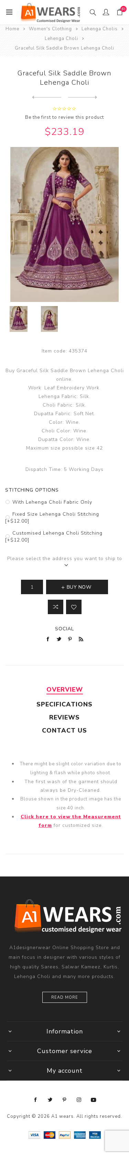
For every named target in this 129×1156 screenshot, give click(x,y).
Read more (64, 997)
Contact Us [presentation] (64, 730)
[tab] (64, 689)
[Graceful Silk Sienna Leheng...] (82, 97)
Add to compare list (55, 607)
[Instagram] (79, 1099)
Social (64, 629)
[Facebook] (35, 1099)
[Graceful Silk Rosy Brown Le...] (46, 97)
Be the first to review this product (64, 117)
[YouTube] (93, 1099)
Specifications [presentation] (64, 704)
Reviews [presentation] (64, 717)
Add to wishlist (74, 607)
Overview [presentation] (64, 689)
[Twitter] (50, 1099)
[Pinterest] (64, 1099)
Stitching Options (32, 490)
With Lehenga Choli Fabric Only (52, 502)
